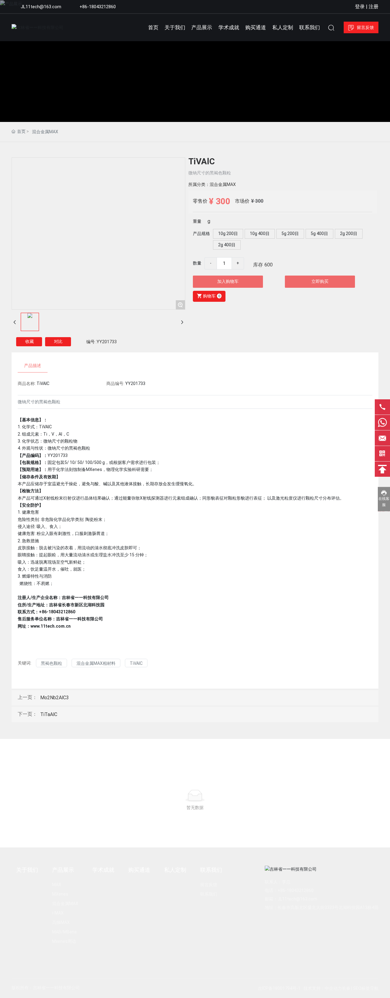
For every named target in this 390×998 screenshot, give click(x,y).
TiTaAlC (48, 714)
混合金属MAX (45, 131)
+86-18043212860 (98, 6)
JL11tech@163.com (41, 6)
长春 (346, 988)
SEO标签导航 (365, 988)
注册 (373, 6)
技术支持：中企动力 (322, 988)
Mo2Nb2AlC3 (54, 697)
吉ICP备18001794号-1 (279, 988)
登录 (360, 6)
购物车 (211, 296)
